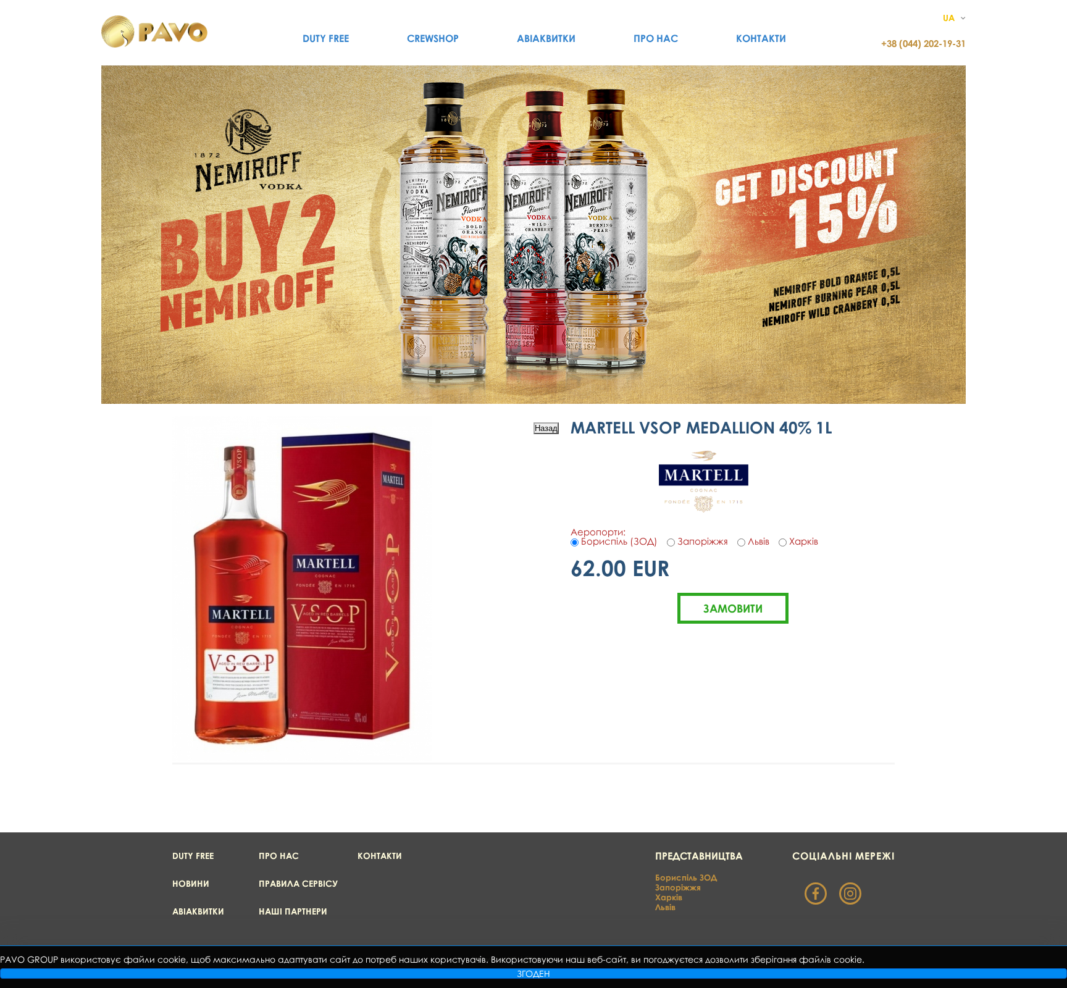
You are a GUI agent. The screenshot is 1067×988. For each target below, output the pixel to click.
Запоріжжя (678, 887)
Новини (190, 883)
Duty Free (326, 38)
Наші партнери (293, 911)
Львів (665, 907)
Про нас (656, 38)
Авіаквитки (546, 38)
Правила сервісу (298, 883)
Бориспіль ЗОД (686, 877)
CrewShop (433, 38)
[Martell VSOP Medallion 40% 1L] (302, 757)
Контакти (761, 38)
